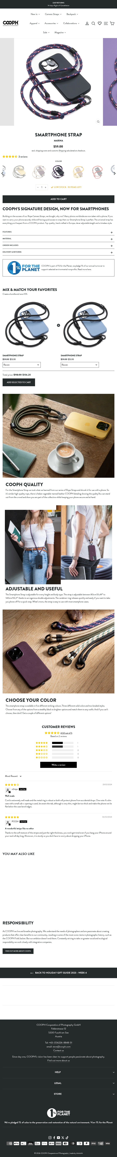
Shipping (62, 150)
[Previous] (2, 173)
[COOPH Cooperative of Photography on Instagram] (49, 1137)
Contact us (58, 1050)
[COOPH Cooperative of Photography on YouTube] (58, 1137)
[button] (10, 156)
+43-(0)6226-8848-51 (60, 1042)
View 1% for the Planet (101, 1122)
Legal (57, 1083)
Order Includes (10, 245)
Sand (39, 171)
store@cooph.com (62, 1046)
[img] (12, 784)
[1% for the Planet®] (58, 1113)
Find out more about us (58, 1060)
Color (58, 161)
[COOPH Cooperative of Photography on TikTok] (67, 1137)
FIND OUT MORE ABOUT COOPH (18, 951)
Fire (97, 171)
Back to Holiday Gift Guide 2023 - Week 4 (61, 973)
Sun (78, 171)
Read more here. (84, 269)
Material (7, 238)
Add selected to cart (19, 382)
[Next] (114, 173)
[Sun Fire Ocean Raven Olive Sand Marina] (58, 173)
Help (58, 1072)
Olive (19, 171)
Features (7, 231)
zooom (79, 1153)
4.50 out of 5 (66, 733)
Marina (58, 171)
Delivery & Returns (12, 252)
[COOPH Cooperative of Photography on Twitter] (62, 1137)
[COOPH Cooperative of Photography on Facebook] (54, 1137)
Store (58, 1094)
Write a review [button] (58, 765)
